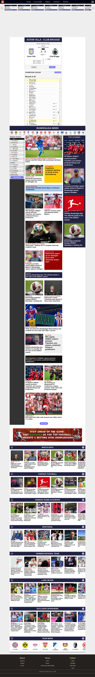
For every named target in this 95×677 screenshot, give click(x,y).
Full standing (58, 72)
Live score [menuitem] (38, 2)
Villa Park (43, 45)
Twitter (72, 660)
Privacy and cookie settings (47, 665)
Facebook (72, 663)
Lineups (34, 67)
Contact (22, 663)
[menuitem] (13, 1)
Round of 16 (30, 77)
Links (72, 668)
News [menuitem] (29, 2)
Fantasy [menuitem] (57, 2)
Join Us (22, 665)
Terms (47, 660)
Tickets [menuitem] (65, 2)
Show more (44, 423)
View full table (17, 177)
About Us (22, 660)
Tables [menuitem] (47, 2)
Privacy (47, 663)
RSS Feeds (73, 665)
